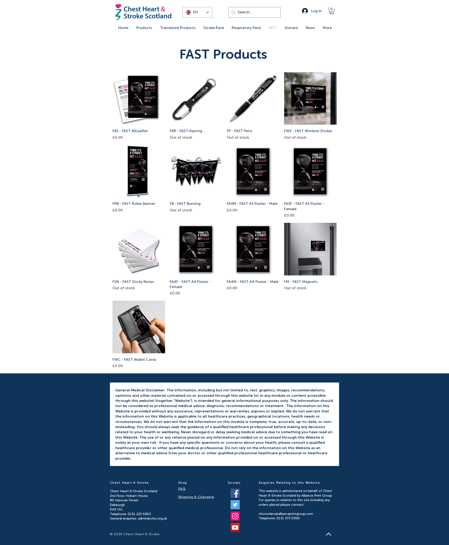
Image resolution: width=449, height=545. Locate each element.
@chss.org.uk (157, 518)
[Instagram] (235, 516)
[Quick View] (138, 98)
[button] (332, 10)
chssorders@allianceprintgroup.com (286, 514)
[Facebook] (235, 493)
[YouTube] (235, 527)
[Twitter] (235, 504)
